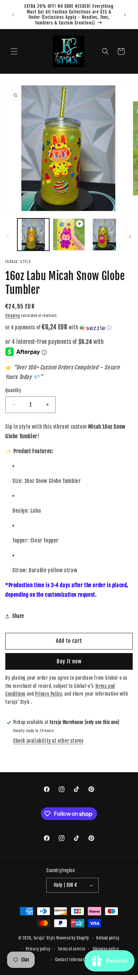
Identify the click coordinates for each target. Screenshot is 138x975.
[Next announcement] (125, 14)
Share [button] (18, 616)
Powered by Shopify (73, 938)
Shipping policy (106, 949)
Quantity (13, 390)
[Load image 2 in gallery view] (104, 234)
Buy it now (69, 661)
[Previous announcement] (13, 14)
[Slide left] (8, 236)
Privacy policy (38, 949)
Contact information (72, 959)
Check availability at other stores (48, 741)
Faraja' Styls (45, 938)
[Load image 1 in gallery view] (33, 234)
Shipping (12, 315)
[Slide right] (130, 236)
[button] (14, 51)
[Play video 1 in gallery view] (69, 234)
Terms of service (72, 949)
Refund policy (108, 938)
